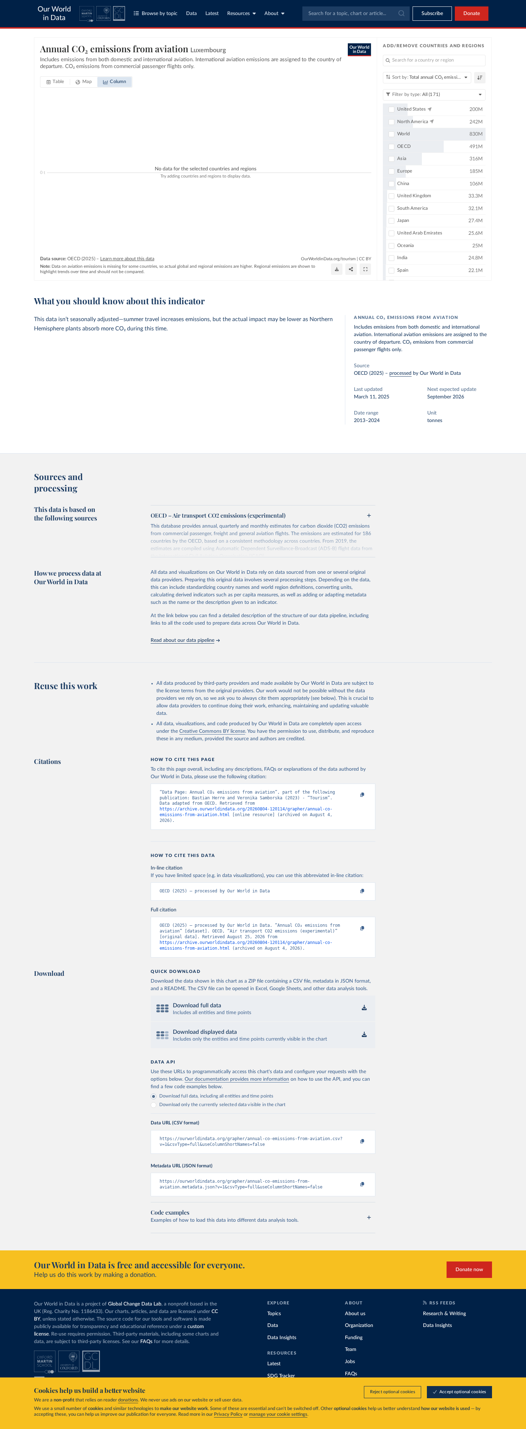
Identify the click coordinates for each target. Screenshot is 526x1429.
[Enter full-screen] (365, 269)
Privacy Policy (228, 1414)
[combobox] (356, 13)
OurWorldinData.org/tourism (328, 259)
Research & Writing (444, 1313)
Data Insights (281, 1337)
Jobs (350, 1361)
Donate (471, 13)
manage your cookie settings (278, 1414)
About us (355, 1313)
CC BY (365, 259)
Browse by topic (159, 13)
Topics (274, 1313)
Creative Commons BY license (212, 731)
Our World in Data (54, 13)
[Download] (336, 269)
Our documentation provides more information (237, 1079)
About (271, 13)
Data (191, 13)
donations (128, 1400)
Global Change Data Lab (134, 1304)
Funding (353, 1337)
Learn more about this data (127, 259)
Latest (212, 13)
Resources (238, 13)
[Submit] (401, 13)
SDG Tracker (281, 1376)
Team (350, 1349)
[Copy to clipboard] (355, 795)
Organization (359, 1325)
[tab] (55, 82)
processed (400, 373)
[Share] (351, 269)
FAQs (146, 1341)
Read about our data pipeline (182, 640)
